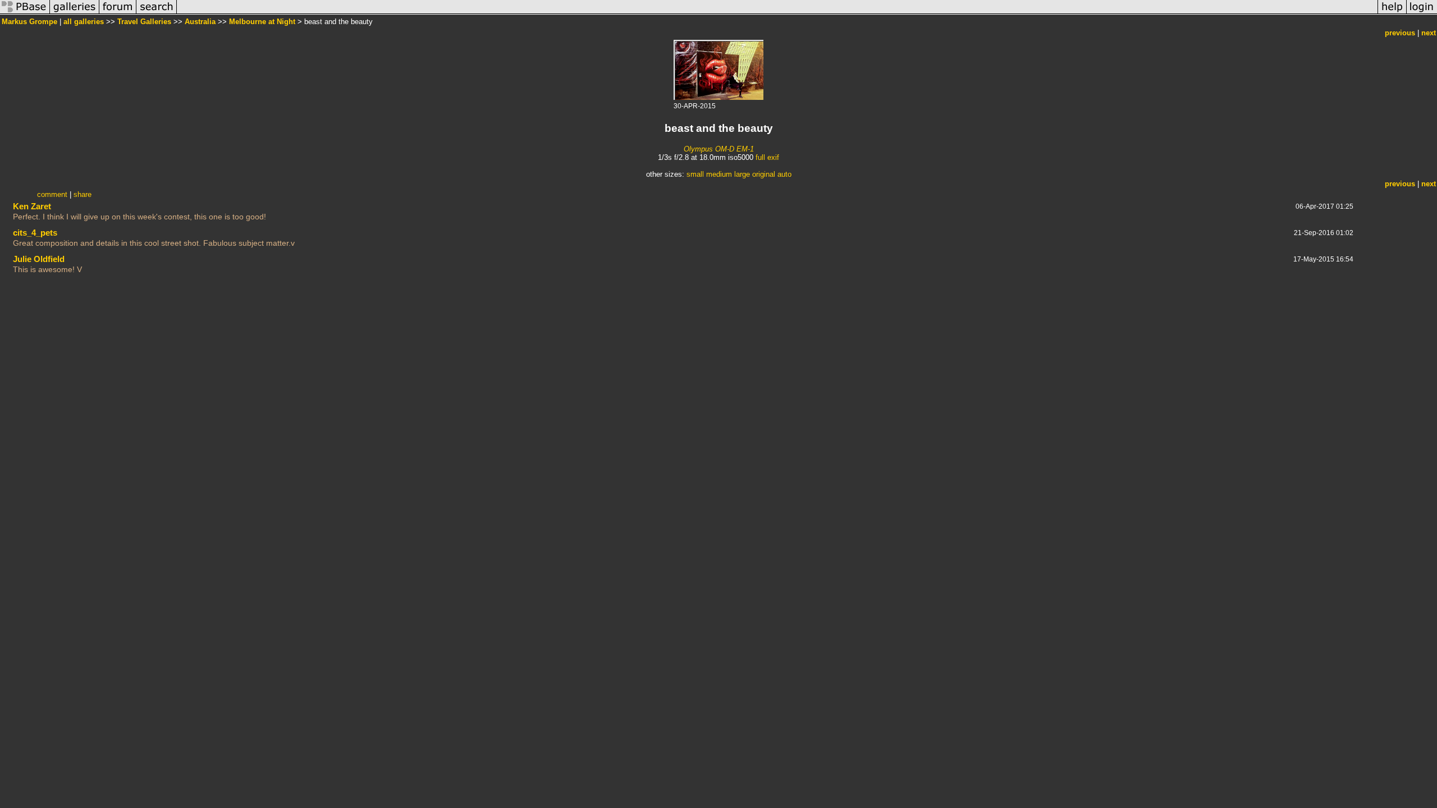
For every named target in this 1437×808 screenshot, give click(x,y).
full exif (767, 157)
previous (1400, 33)
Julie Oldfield (39, 259)
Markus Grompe (29, 21)
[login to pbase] (1422, 13)
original (763, 174)
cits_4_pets (35, 232)
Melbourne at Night (262, 21)
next (1428, 33)
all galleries (83, 21)
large (742, 174)
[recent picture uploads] (74, 13)
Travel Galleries (144, 21)
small (695, 174)
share (82, 194)
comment (52, 194)
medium (719, 174)
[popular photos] (777, 13)
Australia (200, 21)
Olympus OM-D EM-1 (719, 149)
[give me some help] (1392, 13)
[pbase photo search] (156, 13)
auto (784, 174)
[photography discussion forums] (117, 13)
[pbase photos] (25, 13)
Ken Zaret (32, 206)
